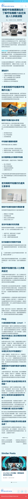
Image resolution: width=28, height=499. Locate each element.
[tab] (11, 482)
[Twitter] (23, 1)
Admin (5, 477)
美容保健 (19, 20)
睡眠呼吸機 (4, 50)
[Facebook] (20, 1)
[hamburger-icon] (21, 6)
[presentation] (14, 463)
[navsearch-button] (26, 6)
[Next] (24, 468)
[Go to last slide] (4, 468)
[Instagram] (25, 1)
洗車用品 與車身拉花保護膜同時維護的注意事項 (21, 440)
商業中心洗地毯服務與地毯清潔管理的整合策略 (7, 440)
